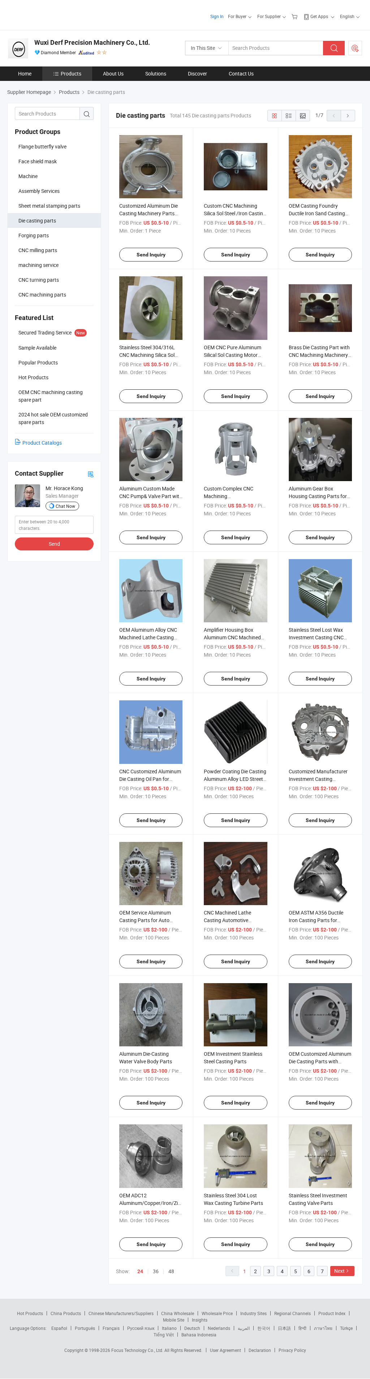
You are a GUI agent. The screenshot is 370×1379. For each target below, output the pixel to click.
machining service (38, 264)
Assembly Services (39, 190)
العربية (244, 1328)
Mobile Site (173, 1320)
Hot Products (30, 1313)
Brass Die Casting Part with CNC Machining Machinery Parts (319, 355)
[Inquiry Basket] (295, 16)
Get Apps (319, 16)
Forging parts (33, 235)
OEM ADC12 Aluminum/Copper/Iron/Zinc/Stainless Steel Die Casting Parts (162, 1203)
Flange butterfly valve (42, 146)
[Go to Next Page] (348, 115)
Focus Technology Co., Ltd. (137, 1350)
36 (156, 1271)
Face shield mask (37, 161)
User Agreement (225, 1350)
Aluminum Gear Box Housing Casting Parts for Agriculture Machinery (318, 496)
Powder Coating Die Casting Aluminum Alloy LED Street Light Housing (235, 779)
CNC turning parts (38, 279)
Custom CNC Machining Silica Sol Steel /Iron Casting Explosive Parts (235, 213)
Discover (197, 73)
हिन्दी (302, 1328)
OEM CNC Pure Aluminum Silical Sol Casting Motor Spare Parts (232, 355)
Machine (28, 176)
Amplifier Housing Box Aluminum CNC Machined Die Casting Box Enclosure (233, 637)
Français (111, 1328)
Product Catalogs (42, 442)
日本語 (284, 1328)
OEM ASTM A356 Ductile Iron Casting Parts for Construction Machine (316, 920)
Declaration (260, 1350)
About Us (113, 73)
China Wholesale (177, 1313)
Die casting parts (37, 220)
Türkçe (346, 1328)
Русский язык (140, 1328)
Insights (199, 1320)
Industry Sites (253, 1313)
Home (24, 73)
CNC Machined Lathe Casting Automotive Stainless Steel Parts (227, 920)
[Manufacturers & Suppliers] (53, 14)
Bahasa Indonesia (198, 1334)
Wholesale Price (217, 1313)
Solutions (155, 73)
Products (71, 73)
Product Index (331, 1313)
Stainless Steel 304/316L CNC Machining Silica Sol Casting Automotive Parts (148, 355)
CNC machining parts (42, 294)
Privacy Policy (292, 1350)
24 (140, 1271)
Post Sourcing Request (355, 48)
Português (85, 1328)
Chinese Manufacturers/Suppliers (121, 1313)
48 (171, 1271)
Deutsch (192, 1328)
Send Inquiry (151, 255)
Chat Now (65, 506)
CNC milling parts (37, 250)
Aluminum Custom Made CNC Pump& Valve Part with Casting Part (150, 496)
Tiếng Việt (164, 1334)
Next (339, 1270)
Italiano (169, 1328)
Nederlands (219, 1328)
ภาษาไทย (323, 1328)
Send (54, 543)
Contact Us (241, 73)
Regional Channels (292, 1313)
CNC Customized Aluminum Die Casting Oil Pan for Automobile (150, 779)
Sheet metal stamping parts (49, 205)
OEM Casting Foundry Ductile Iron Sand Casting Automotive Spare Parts (317, 213)
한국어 (263, 1328)
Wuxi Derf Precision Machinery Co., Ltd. (92, 42)
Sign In (217, 16)
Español (59, 1328)
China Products (66, 1313)
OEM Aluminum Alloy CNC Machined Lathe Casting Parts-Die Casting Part (148, 637)
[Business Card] (91, 474)
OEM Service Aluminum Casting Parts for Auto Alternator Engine (145, 920)
